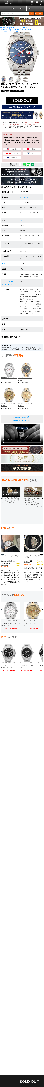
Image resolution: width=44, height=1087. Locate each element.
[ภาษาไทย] (12, 157)
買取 (13, 8)
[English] (12, 149)
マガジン (39, 8)
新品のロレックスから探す (22, 420)
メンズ (28, 31)
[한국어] (32, 153)
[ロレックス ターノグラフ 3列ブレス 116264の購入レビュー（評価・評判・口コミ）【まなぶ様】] (11, 536)
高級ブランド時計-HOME (7, 28)
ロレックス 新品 (6, 31)
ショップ (22, 8)
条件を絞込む (38, 13)
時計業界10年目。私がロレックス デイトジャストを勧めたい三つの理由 (11, 500)
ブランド (4, 8)
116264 (22, 220)
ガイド (31, 8)
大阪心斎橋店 (11, 561)
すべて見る (35, 506)
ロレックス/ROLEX (22, 28)
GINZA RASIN (7, 2)
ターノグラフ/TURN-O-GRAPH (10, 29)
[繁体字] (12, 153)
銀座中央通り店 (24, 197)
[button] (42, 498)
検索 (31, 13)
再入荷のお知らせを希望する (22, 107)
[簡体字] (32, 149)
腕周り (4, 264)
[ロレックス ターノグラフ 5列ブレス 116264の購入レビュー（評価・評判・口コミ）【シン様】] (33, 536)
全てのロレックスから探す (22, 417)
